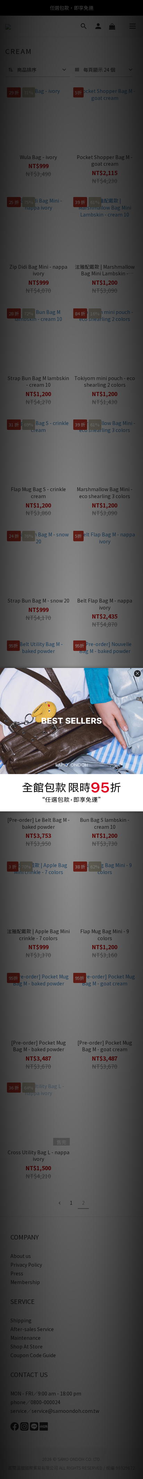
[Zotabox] (138, 805)
